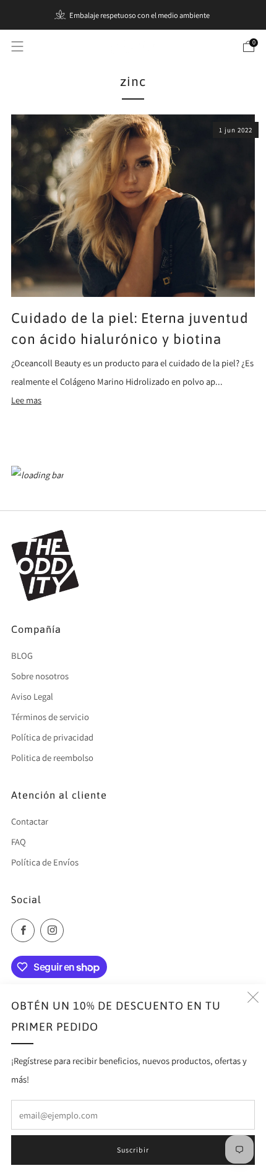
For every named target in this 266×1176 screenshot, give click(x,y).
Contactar (29, 821)
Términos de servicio (50, 717)
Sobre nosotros (40, 676)
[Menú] (17, 46)
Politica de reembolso (52, 757)
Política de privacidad (52, 737)
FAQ (18, 842)
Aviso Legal (32, 696)
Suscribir (133, 1149)
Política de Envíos (45, 862)
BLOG (22, 655)
